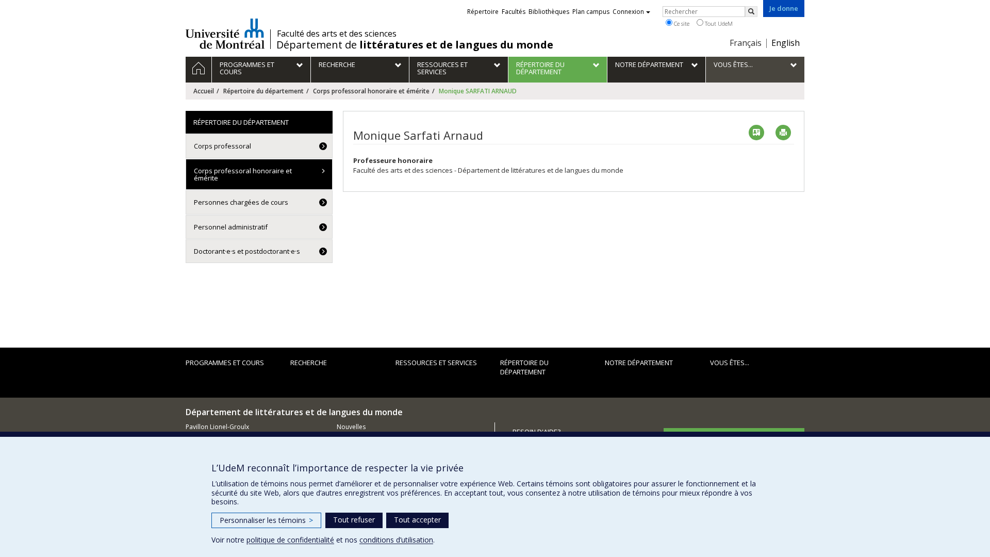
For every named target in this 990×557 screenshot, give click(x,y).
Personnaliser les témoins (266, 520)
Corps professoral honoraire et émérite (371, 91)
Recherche (308, 362)
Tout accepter (417, 520)
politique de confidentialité (290, 540)
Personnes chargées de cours (241, 202)
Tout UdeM (718, 23)
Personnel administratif (231, 227)
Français (746, 42)
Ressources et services (436, 362)
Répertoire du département (263, 91)
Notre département (639, 362)
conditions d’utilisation (396, 540)
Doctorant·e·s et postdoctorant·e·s (247, 251)
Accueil (203, 91)
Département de (414, 45)
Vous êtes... (729, 362)
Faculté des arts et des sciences (337, 33)
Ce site (680, 23)
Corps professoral (222, 146)
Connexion (628, 11)
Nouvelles (351, 426)
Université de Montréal (225, 33)
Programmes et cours (225, 362)
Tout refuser (354, 520)
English (785, 42)
